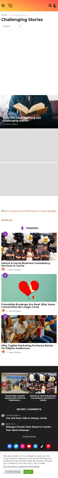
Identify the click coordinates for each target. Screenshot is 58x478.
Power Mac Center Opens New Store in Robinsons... (15, 398)
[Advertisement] (29, 61)
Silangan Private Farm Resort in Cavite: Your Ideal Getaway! (28, 428)
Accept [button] (28, 472)
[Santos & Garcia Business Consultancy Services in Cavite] (29, 247)
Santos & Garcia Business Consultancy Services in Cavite (25, 264)
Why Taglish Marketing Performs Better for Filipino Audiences (27, 347)
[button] (3, 5)
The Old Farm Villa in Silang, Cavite (26, 418)
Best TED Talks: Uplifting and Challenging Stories (22, 119)
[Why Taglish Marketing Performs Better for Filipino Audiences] (29, 329)
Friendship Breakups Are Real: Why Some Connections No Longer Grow (28, 306)
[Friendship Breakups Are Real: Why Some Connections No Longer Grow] (29, 288)
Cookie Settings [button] (13, 472)
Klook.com (7, 219)
